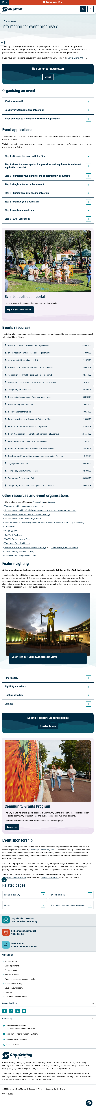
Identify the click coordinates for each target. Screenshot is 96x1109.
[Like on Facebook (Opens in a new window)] (4, 1011)
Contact (9, 704)
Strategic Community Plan (42, 849)
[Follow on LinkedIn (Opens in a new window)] (17, 1011)
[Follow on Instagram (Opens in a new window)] (11, 1011)
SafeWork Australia (13, 535)
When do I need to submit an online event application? (32, 119)
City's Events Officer (77, 58)
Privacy (40, 1089)
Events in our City (12, 895)
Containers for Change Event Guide (20, 555)
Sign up (48, 77)
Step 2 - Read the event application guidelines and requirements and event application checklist (43, 166)
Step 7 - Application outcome (19, 210)
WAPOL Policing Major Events (17, 539)
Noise (6, 905)
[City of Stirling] (12, 9)
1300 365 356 (17, 934)
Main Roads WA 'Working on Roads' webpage (25, 547)
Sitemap (32, 1089)
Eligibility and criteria (15, 686)
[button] (52, 2)
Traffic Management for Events (64, 547)
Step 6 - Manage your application (22, 202)
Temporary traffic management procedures (23, 506)
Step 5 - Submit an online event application (27, 193)
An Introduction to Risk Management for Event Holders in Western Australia (44, 522)
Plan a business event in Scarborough (68, 905)
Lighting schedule (14, 695)
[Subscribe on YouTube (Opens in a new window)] (24, 1011)
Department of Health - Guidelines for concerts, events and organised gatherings (40, 510)
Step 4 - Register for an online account (24, 184)
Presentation (38, 502)
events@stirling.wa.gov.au (14, 877)
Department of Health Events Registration (22, 518)
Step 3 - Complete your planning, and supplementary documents (37, 176)
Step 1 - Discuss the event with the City (25, 156)
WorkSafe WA (10, 531)
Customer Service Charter (56, 1089)
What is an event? (14, 101)
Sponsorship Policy (50, 877)
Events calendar (58, 895)
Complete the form (48, 726)
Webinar (51, 502)
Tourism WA (10, 526)
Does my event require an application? (24, 110)
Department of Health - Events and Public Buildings (27, 514)
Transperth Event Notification (17, 543)
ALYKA (10, 1094)
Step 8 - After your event (17, 219)
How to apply (11, 678)
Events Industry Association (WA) (19, 551)
